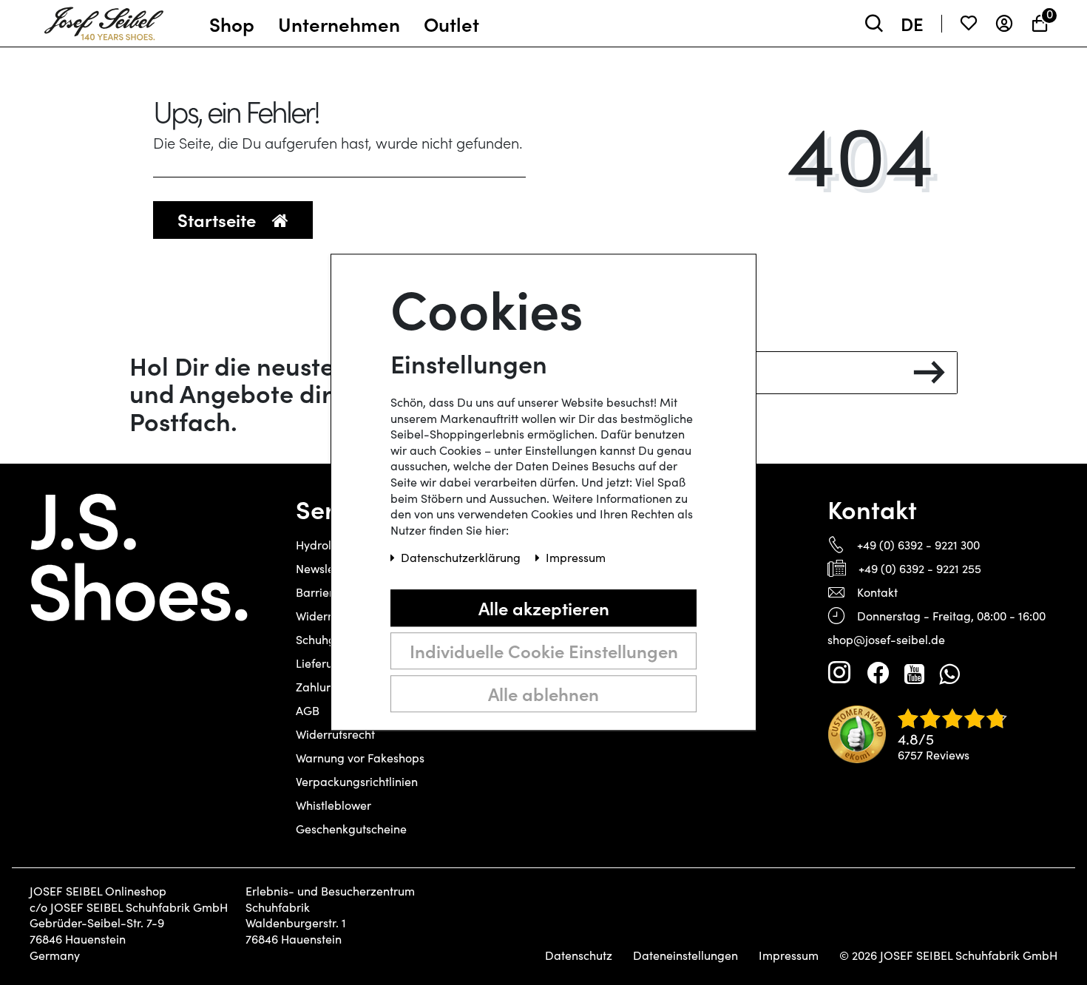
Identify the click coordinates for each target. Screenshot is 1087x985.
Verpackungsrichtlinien (357, 781)
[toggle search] (874, 23)
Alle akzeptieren (543, 607)
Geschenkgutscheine (351, 828)
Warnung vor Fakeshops (360, 757)
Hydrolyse (322, 544)
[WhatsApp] (949, 673)
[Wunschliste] (968, 23)
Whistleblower (333, 805)
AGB (307, 710)
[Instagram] (839, 673)
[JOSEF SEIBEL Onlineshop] (104, 20)
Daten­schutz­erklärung (462, 558)
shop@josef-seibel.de (886, 639)
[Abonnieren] (929, 372)
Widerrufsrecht (335, 734)
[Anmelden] (1004, 23)
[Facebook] (878, 673)
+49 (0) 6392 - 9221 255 (920, 568)
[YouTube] (914, 673)
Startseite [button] (218, 219)
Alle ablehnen (543, 693)
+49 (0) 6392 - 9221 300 (918, 544)
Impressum (789, 955)
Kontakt (877, 592)
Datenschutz (578, 955)
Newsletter (324, 568)
